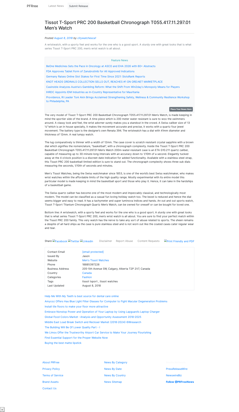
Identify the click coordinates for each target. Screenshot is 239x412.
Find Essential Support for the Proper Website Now (76, 337)
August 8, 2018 (63, 38)
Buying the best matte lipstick (63, 342)
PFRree (32, 6)
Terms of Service (52, 375)
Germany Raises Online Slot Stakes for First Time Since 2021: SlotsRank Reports (95, 76)
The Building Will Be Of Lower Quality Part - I (72, 327)
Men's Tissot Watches (95, 260)
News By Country (115, 375)
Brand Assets (50, 381)
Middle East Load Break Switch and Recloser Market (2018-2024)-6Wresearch (93, 322)
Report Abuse (124, 241)
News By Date (113, 368)
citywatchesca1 (86, 38)
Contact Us (49, 388)
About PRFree (50, 362)
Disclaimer (105, 241)
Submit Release (78, 6)
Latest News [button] (56, 5)
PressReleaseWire (176, 368)
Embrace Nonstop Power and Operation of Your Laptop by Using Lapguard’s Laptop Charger (102, 311)
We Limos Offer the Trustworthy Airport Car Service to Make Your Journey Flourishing (98, 332)
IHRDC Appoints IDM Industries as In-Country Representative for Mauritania (92, 92)
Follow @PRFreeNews (180, 381)
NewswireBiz (174, 375)
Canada (87, 273)
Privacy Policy (51, 368)
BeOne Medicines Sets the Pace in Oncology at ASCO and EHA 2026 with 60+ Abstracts (100, 66)
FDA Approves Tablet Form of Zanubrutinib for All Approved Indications (90, 71)
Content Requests (148, 241)
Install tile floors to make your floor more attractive (76, 306)
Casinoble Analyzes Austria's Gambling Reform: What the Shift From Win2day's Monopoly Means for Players (113, 86)
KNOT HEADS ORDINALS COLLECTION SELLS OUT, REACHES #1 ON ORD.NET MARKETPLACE (104, 81)
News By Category (115, 362)
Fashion (87, 277)
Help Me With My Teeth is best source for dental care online (82, 296)
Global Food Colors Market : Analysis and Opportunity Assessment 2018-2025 (93, 316)
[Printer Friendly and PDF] (179, 241)
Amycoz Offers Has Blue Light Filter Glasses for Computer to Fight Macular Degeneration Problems (106, 301)
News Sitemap (113, 381)
